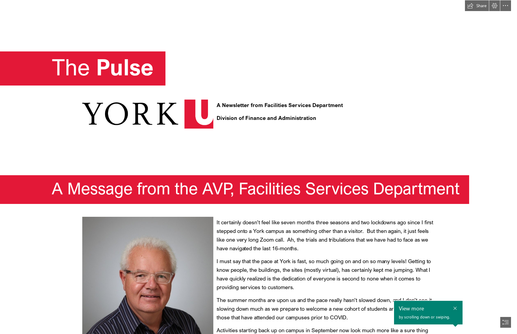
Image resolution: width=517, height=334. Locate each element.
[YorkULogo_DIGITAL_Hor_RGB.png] (147, 113)
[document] (258, 167)
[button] (477, 5)
